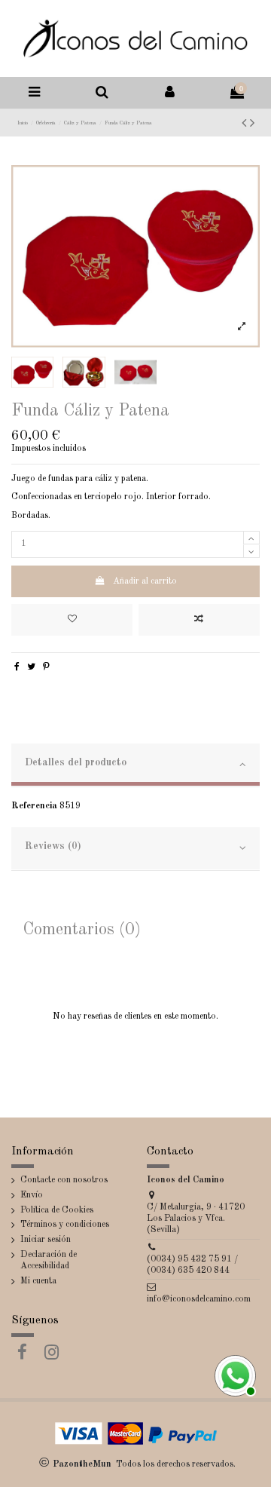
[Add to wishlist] (71, 620)
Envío (31, 1195)
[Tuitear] (31, 667)
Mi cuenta (38, 1281)
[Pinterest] (46, 667)
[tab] (135, 765)
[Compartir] (17, 667)
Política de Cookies (56, 1210)
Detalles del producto (75, 763)
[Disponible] (233, 1374)
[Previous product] (246, 123)
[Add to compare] (199, 620)
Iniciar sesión (45, 1239)
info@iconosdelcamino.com (199, 1299)
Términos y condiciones (64, 1224)
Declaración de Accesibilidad (48, 1260)
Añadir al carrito (145, 581)
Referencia (34, 806)
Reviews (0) (53, 846)
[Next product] (252, 123)
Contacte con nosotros (64, 1180)
